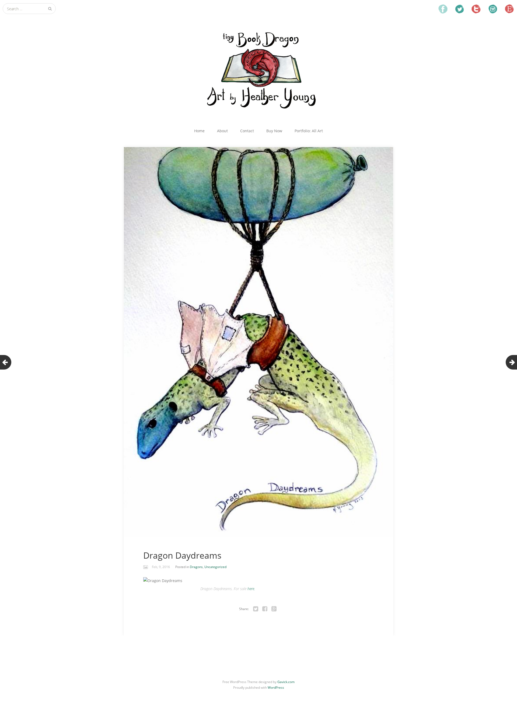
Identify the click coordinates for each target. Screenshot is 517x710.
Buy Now (274, 130)
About (222, 130)
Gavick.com (286, 682)
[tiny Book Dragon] (258, 69)
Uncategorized (215, 567)
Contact (247, 130)
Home (199, 130)
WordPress (276, 687)
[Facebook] (265, 609)
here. (251, 588)
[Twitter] (256, 609)
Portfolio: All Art (309, 130)
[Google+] (274, 609)
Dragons (196, 567)
